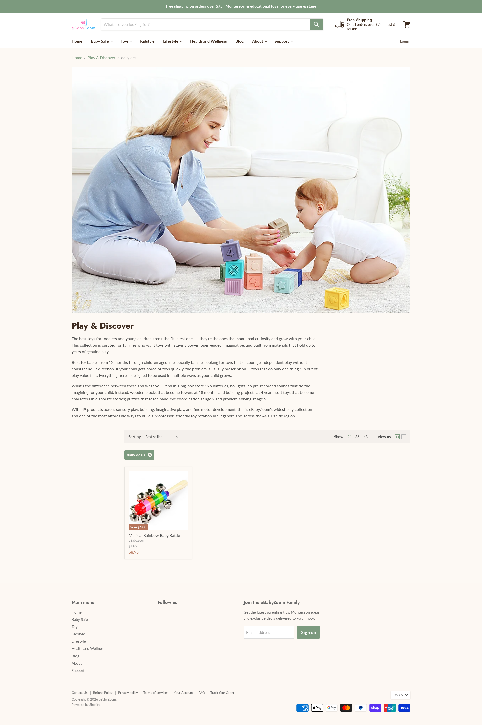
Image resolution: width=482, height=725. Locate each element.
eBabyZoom (137, 540)
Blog (239, 41)
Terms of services (155, 693)
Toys (125, 41)
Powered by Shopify (86, 705)
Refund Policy (103, 693)
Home (77, 41)
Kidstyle (147, 41)
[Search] (316, 24)
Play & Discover (101, 57)
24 (349, 436)
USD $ (398, 695)
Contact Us (80, 693)
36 (357, 436)
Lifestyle (171, 41)
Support (282, 41)
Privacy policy (128, 693)
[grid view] (397, 436)
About (258, 41)
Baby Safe (100, 41)
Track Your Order (222, 693)
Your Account (183, 693)
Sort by (134, 436)
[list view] (403, 436)
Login (404, 41)
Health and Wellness (208, 41)
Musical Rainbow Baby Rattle (154, 535)
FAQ (202, 693)
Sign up (308, 632)
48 (366, 436)
